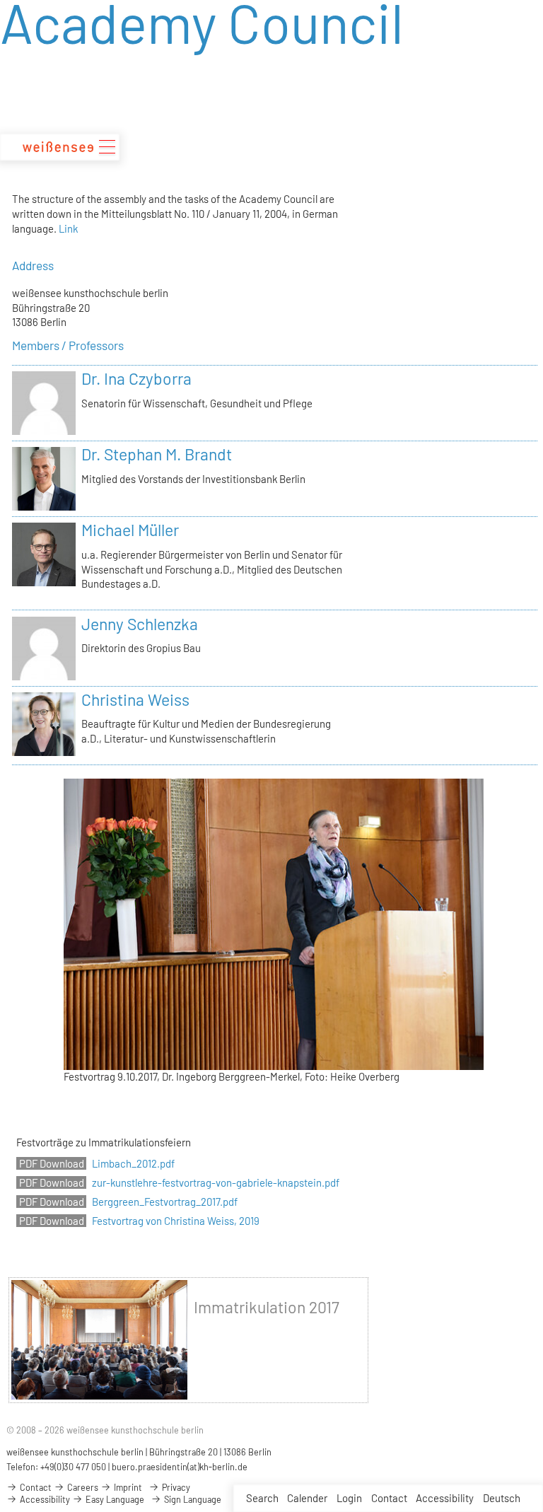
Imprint (127, 1487)
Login (349, 1497)
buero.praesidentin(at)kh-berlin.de (179, 1466)
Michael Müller (130, 530)
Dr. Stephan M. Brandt (156, 454)
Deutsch (501, 1497)
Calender (307, 1497)
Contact (389, 1497)
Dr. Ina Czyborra (136, 378)
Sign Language (191, 1499)
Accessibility (445, 1497)
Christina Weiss (135, 699)
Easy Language (113, 1499)
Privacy (175, 1487)
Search (262, 1497)
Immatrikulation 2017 (266, 1306)
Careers (81, 1487)
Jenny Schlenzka (139, 624)
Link (68, 228)
